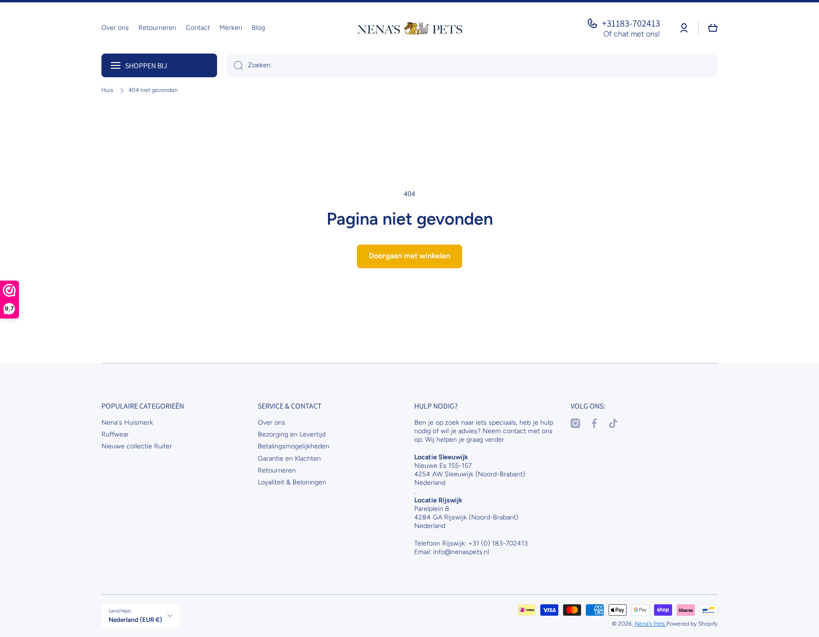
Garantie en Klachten (289, 459)
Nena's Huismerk (127, 423)
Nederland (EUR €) (135, 619)
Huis (107, 90)
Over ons (271, 423)
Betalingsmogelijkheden (293, 446)
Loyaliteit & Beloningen (292, 482)
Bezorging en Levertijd (292, 434)
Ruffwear (115, 434)
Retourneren (277, 470)
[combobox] (472, 65)
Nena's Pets (650, 623)
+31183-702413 (631, 23)
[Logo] (409, 28)
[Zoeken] (235, 65)
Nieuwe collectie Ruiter (136, 446)
